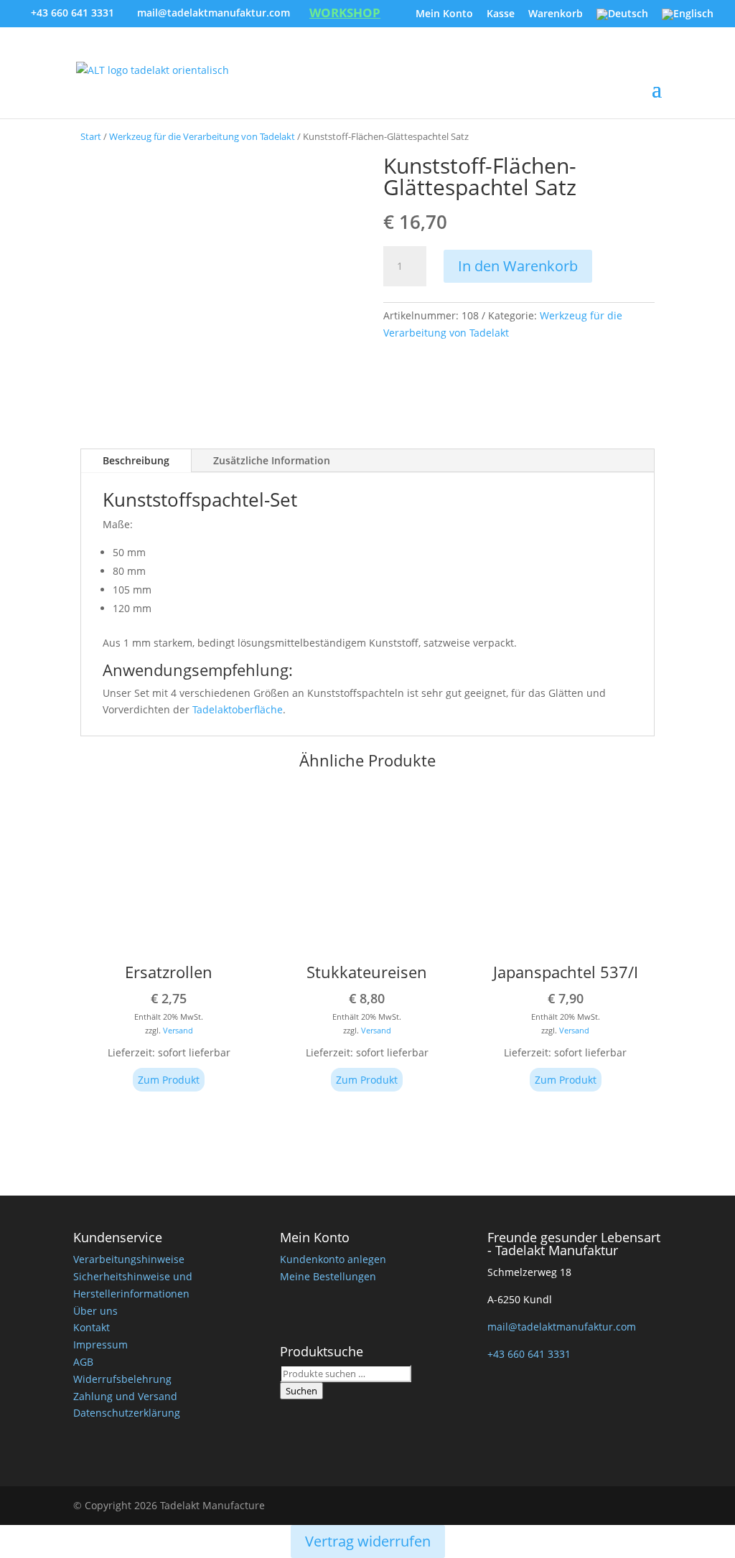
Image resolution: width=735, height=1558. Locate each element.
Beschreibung (136, 460)
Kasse (501, 14)
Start (90, 136)
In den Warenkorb (518, 266)
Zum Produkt (169, 1080)
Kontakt (91, 1327)
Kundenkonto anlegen (333, 1259)
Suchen (301, 1390)
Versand (178, 1030)
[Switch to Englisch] (687, 18)
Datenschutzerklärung (126, 1412)
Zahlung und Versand (125, 1396)
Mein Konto (444, 14)
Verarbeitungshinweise (128, 1259)
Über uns (95, 1311)
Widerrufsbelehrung (122, 1379)
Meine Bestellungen (328, 1276)
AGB (83, 1362)
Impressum (100, 1344)
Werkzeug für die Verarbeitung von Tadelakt (202, 136)
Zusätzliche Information (271, 460)
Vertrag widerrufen (368, 1541)
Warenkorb (555, 14)
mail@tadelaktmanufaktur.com (561, 1326)
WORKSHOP (344, 14)
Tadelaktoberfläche (237, 709)
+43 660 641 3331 (72, 12)
